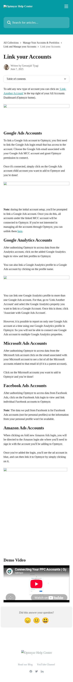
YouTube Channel (46, 664)
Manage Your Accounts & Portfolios (41, 42)
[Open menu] (66, 6)
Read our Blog (25, 664)
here (20, 231)
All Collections (11, 42)
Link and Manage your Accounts (20, 46)
